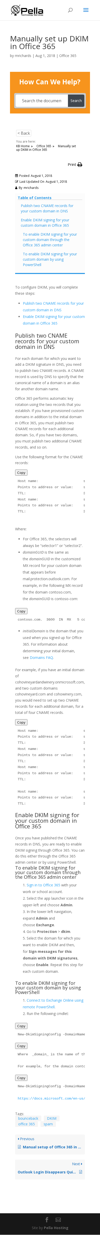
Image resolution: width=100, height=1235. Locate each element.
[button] (75, 165)
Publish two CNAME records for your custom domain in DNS (47, 208)
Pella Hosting (56, 1227)
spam (48, 1124)
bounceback (28, 1118)
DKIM (51, 1118)
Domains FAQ (41, 657)
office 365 (26, 1124)
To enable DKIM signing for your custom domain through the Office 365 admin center (50, 239)
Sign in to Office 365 (43, 885)
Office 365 (67, 55)
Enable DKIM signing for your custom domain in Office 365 (45, 223)
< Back (23, 133)
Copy (21, 472)
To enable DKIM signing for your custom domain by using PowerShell (50, 259)
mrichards (23, 55)
